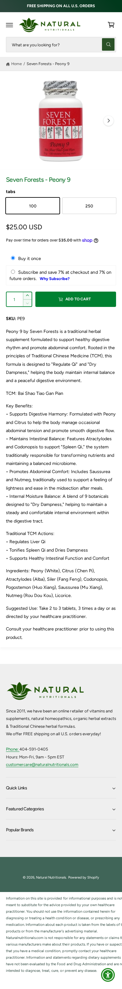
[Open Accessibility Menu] (108, 975)
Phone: (12, 749)
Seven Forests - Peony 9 (48, 63)
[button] (9, 25)
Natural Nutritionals (51, 877)
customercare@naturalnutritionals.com (42, 764)
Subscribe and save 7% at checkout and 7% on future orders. (60, 275)
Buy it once (29, 258)
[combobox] (61, 44)
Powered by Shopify (83, 877)
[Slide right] (109, 121)
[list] (61, 934)
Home (16, 63)
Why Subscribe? (55, 278)
